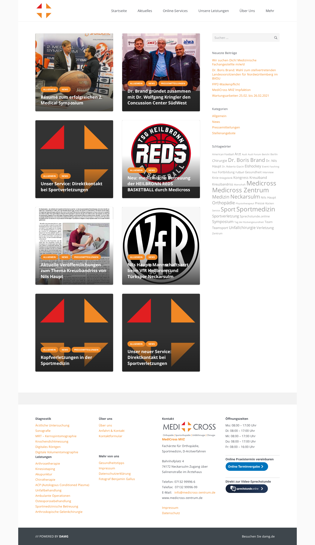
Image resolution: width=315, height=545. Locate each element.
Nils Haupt (268, 197)
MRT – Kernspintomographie (55, 436)
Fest (214, 172)
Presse (259, 203)
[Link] (43, 10)
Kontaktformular (110, 436)
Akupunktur (43, 474)
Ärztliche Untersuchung (52, 425)
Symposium (223, 221)
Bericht (266, 154)
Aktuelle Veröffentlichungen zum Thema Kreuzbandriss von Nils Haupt (73, 270)
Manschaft (240, 184)
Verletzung (265, 227)
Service (216, 210)
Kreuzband (258, 177)
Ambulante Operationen (52, 496)
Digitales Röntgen (48, 447)
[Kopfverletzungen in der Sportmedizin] (74, 333)
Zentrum (217, 233)
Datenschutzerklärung (115, 473)
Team (269, 222)
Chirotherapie (45, 479)
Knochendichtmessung (51, 441)
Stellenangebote (224, 133)
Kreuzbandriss (222, 184)
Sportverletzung (225, 216)
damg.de (268, 536)
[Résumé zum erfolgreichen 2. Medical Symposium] (74, 72)
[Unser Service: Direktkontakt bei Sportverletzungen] (74, 159)
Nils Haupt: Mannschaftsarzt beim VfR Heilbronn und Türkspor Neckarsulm (158, 270)
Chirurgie (219, 160)
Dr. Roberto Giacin (233, 166)
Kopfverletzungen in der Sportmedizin (66, 360)
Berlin (274, 154)
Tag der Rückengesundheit (249, 222)
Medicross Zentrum (240, 190)
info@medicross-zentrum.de (194, 492)
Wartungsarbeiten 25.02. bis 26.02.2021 (240, 95)
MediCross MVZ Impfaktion (231, 90)
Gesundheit (253, 172)
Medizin (221, 196)
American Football (223, 154)
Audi (244, 154)
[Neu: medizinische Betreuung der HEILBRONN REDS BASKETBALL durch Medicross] (161, 153)
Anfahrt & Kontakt (111, 431)
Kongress (241, 177)
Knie (215, 178)
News (216, 122)
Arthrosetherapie (47, 463)
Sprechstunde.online (255, 216)
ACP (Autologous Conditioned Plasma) (62, 485)
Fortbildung (226, 172)
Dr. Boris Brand (246, 159)
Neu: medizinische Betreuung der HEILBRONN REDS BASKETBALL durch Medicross (159, 184)
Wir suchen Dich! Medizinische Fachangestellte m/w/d (234, 62)
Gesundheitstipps (111, 463)
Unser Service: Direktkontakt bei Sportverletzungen (71, 186)
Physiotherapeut (245, 203)
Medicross (261, 183)
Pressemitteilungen (226, 127)
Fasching (274, 166)
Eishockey (253, 166)
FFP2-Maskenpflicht (226, 84)
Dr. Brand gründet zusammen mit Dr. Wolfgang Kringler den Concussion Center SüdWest (159, 97)
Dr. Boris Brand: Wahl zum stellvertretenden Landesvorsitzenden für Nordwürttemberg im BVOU (245, 74)
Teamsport (220, 228)
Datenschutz (171, 513)
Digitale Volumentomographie (56, 452)
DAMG (63, 536)
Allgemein (219, 116)
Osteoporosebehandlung (53, 501)
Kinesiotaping (45, 469)
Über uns (105, 425)
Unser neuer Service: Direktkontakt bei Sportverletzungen (149, 357)
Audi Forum (254, 154)
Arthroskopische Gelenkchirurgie (58, 512)
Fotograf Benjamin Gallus (117, 479)
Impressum (107, 468)
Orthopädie (223, 203)
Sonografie (43, 431)
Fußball (240, 172)
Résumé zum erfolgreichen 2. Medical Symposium (71, 100)
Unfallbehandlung (48, 490)
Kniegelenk (225, 178)
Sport (228, 209)
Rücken (269, 203)
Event (265, 166)
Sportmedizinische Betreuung (56, 506)
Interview (267, 172)
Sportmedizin (255, 209)
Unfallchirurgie (242, 227)
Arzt (238, 154)
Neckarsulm (245, 196)
